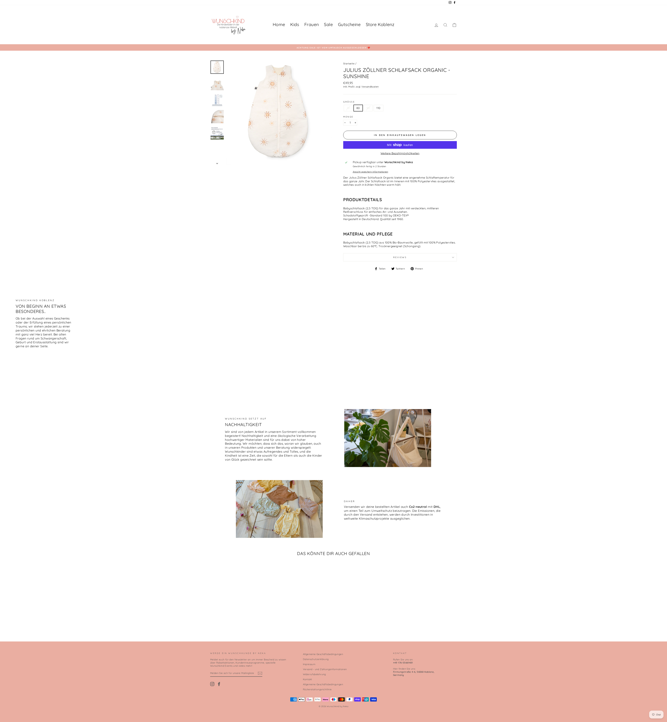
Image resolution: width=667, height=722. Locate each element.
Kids (294, 24)
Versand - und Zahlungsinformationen (325, 669)
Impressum (309, 664)
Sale (328, 24)
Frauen (311, 24)
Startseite (349, 63)
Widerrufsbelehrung (314, 674)
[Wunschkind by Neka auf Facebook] (219, 684)
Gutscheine (349, 24)
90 (368, 108)
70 (348, 108)
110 (378, 108)
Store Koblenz (380, 24)
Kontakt (307, 679)
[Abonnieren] (260, 673)
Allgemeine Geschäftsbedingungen (323, 654)
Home (279, 24)
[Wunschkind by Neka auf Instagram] (212, 684)
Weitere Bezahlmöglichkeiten (400, 153)
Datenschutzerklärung (316, 659)
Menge (348, 116)
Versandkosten (370, 86)
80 (358, 108)
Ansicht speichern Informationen (370, 171)
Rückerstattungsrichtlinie (317, 689)
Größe (349, 101)
